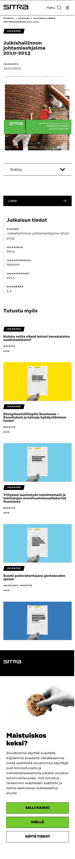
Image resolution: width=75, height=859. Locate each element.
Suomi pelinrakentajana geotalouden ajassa (34, 577)
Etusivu (8, 19)
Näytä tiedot (37, 836)
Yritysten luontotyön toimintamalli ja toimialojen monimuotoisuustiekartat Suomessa (34, 498)
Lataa (13, 201)
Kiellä (37, 822)
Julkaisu (24, 19)
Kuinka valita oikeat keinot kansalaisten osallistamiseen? (36, 338)
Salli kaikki (37, 808)
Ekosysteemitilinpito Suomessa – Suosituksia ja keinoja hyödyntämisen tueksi (34, 417)
